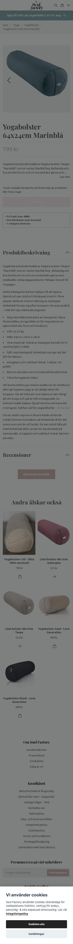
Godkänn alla (36, 924)
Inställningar (36, 933)
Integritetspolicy (17, 913)
